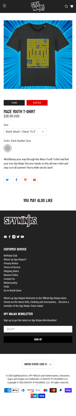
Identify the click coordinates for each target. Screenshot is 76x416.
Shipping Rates (11, 271)
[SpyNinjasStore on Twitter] (18, 237)
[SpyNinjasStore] (38, 6)
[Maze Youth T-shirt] (38, 54)
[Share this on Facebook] (16, 179)
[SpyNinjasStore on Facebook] (9, 237)
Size (6, 125)
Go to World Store (12, 290)
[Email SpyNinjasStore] (5, 237)
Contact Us (9, 278)
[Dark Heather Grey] (7, 148)
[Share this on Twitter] (7, 179)
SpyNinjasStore (20, 375)
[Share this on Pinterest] (25, 179)
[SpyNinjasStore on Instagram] (13, 237)
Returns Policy (11, 275)
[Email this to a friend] (34, 179)
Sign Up (38, 339)
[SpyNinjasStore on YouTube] (22, 237)
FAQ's (6, 286)
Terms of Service (12, 267)
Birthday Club (10, 255)
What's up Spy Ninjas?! (15, 259)
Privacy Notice (11, 263)
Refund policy (10, 282)
